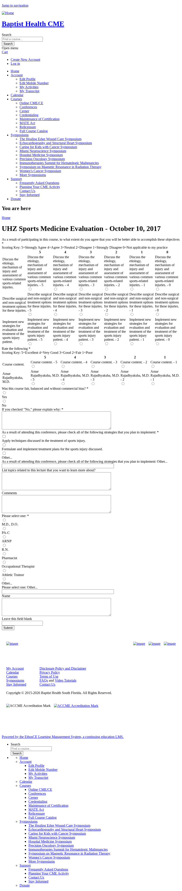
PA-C (6, 533)
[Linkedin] (170, 644)
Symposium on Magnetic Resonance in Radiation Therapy (60, 167)
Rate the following (15, 348)
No (4, 405)
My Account (15, 668)
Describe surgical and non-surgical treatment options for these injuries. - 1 (141, 302)
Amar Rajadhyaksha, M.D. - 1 (165, 375)
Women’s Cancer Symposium (40, 171)
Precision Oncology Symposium (42, 159)
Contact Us (27, 191)
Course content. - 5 (44, 362)
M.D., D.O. (10, 524)
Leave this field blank (17, 619)
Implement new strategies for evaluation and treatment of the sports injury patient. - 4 (64, 329)
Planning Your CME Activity (40, 187)
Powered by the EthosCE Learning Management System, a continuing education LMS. (63, 737)
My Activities (29, 87)
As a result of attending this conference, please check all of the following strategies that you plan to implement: (79, 432)
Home (15, 71)
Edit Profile (28, 79)
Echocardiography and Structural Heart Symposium (56, 143)
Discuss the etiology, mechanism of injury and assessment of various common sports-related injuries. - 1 (141, 271)
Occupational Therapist (18, 566)
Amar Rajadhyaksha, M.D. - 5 (45, 375)
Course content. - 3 (104, 362)
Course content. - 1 (163, 362)
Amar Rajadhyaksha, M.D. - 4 (75, 375)
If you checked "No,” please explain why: (31, 409)
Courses (16, 99)
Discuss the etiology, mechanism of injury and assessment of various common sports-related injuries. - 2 (115, 271)
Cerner (24, 111)
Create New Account (25, 59)
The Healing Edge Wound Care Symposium (50, 139)
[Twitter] (154, 644)
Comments (9, 493)
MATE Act (27, 123)
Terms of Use (49, 676)
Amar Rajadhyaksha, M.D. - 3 (105, 375)
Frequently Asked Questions (39, 183)
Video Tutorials (65, 680)
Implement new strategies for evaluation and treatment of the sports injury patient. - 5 (38, 329)
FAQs (44, 680)
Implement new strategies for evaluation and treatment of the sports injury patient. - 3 (89, 329)
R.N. (5, 549)
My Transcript (29, 91)
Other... (7, 457)
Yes (4, 397)
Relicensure (28, 127)
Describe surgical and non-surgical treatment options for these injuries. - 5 (40, 302)
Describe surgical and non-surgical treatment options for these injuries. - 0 (167, 302)
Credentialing (29, 115)
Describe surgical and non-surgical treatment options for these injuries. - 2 (116, 302)
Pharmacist (9, 558)
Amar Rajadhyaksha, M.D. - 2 (135, 375)
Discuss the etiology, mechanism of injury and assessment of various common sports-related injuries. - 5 (39, 271)
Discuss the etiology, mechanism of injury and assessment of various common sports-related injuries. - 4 (64, 271)
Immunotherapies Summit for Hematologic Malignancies (59, 163)
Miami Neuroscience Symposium (43, 151)
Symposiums (20, 135)
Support (16, 179)
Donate (16, 199)
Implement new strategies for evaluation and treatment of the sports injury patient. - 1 (140, 329)
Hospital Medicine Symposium (41, 155)
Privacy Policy (50, 672)
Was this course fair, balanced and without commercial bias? (44, 388)
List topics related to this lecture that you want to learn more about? (48, 470)
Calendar (17, 95)
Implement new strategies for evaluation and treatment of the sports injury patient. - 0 (166, 329)
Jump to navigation (15, 5)
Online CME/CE (31, 103)
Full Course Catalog (34, 131)
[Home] (8, 13)
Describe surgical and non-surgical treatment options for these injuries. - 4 (65, 302)
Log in (15, 63)
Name (6, 596)
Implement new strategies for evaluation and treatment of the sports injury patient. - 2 (115, 329)
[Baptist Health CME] (12, 644)
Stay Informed (30, 195)
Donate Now (77, 643)
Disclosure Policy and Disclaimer (63, 668)
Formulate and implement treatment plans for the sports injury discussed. (52, 449)
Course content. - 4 (74, 362)
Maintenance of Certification (39, 119)
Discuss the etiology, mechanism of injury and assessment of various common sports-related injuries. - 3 (90, 271)
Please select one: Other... (20, 587)
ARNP (7, 541)
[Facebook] (139, 644)
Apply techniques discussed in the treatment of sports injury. (44, 441)
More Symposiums (33, 175)
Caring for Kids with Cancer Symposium (48, 147)
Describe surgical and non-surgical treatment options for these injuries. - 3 (91, 302)
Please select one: (14, 516)
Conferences (28, 107)
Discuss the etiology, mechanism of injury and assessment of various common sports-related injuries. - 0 (166, 271)
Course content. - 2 (134, 362)
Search (6, 35)
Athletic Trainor (13, 575)
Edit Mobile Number (34, 83)
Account (17, 75)
